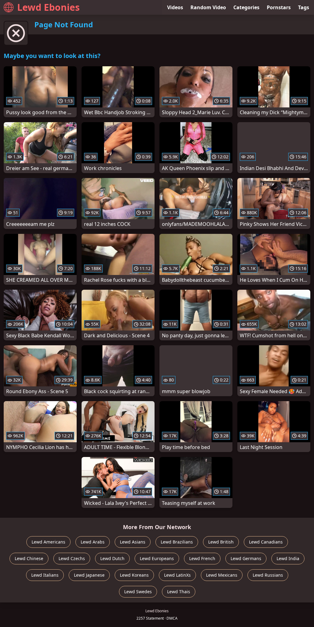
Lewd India (288, 558)
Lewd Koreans (134, 575)
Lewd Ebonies (48, 7)
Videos (175, 7)
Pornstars (279, 7)
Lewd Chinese (29, 558)
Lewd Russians (268, 575)
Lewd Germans (246, 558)
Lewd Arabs (93, 542)
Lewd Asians (132, 542)
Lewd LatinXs (177, 575)
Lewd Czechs (72, 558)
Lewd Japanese (89, 575)
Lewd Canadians (266, 542)
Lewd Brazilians (177, 542)
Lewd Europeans (157, 558)
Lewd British (221, 542)
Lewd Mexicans (221, 575)
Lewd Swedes (138, 591)
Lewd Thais (178, 591)
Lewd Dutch (112, 558)
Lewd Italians (45, 575)
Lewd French (202, 558)
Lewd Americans (48, 542)
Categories (246, 7)
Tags (303, 7)
